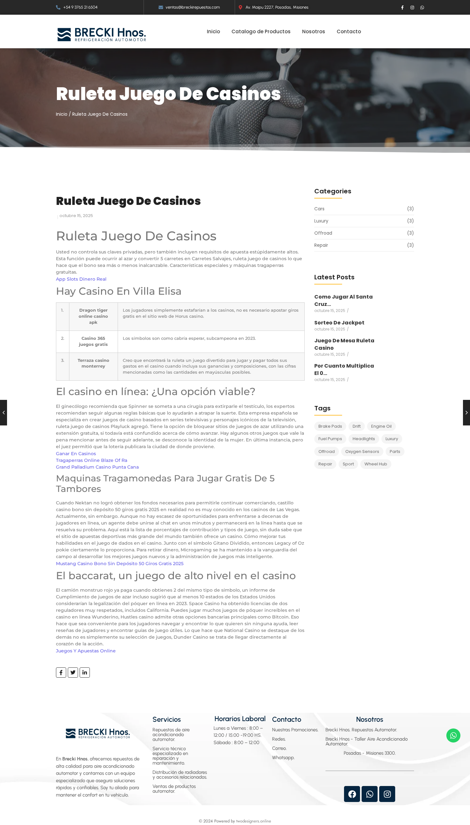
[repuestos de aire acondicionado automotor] (102, 34)
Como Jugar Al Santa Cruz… (343, 300)
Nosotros (369, 719)
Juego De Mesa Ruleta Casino (344, 344)
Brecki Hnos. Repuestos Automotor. (361, 730)
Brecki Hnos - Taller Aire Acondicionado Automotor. (366, 741)
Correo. (279, 748)
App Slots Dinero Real (81, 279)
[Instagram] (412, 7)
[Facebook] (352, 794)
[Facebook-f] (402, 7)
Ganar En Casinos (76, 453)
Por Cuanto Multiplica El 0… (344, 369)
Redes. (279, 739)
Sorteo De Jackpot (339, 322)
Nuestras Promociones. (295, 730)
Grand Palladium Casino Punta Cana (97, 467)
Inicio (61, 114)
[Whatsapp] (422, 7)
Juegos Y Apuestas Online (86, 651)
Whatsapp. (283, 757)
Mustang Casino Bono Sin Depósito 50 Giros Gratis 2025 (120, 563)
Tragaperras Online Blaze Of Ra (91, 460)
